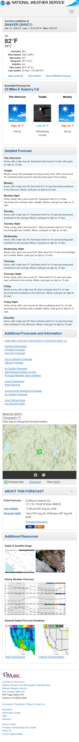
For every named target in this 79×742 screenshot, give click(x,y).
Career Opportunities (12, 733)
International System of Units (20, 372)
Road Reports (12, 384)
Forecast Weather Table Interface (23, 375)
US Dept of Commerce (13, 681)
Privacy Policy (9, 724)
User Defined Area (15, 400)
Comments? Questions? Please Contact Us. (24, 704)
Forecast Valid (12, 513)
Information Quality (11, 712)
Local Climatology (15, 381)
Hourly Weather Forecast (18, 359)
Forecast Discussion (16, 346)
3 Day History (34, 75)
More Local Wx (15, 75)
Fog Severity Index (15, 403)
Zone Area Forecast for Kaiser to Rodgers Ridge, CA (36, 340)
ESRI (57, 481)
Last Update (11, 508)
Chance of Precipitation (51, 656)
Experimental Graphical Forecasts (23, 390)
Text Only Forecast (15, 353)
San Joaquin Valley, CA (13, 691)
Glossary (6, 718)
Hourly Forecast (58, 75)
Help (4, 715)
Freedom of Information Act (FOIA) (19, 727)
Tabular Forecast (14, 362)
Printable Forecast (15, 349)
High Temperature (15, 656)
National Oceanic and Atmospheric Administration (26, 685)
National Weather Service (14, 688)
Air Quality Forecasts (16, 368)
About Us (6, 730)
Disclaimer (35, 481)
